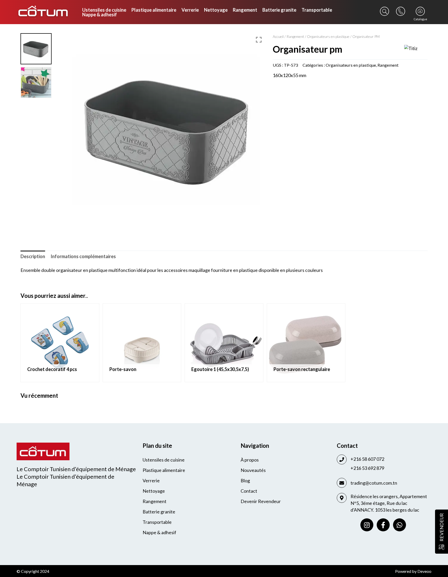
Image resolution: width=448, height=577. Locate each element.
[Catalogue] (420, 11)
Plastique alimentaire (153, 10)
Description (32, 256)
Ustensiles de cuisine (104, 10)
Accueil (278, 36)
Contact (249, 491)
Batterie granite (279, 10)
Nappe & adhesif (99, 14)
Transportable (317, 10)
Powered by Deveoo (413, 571)
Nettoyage (216, 10)
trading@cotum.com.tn (374, 483)
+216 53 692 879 (367, 468)
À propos (250, 460)
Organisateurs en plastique (328, 36)
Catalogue (420, 19)
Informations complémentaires (83, 256)
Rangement (245, 10)
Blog (245, 480)
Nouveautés (253, 470)
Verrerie (190, 10)
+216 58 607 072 (367, 459)
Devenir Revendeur (261, 501)
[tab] (32, 256)
